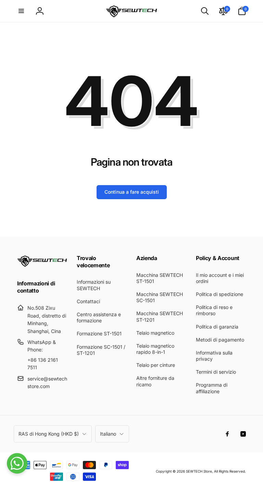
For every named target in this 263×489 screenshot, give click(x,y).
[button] (21, 10)
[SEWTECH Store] (42, 264)
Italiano (108, 434)
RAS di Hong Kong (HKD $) (48, 434)
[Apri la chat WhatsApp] (17, 463)
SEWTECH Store (199, 471)
